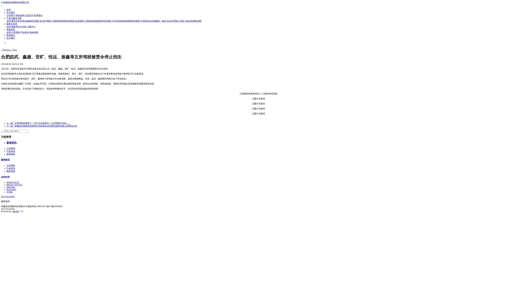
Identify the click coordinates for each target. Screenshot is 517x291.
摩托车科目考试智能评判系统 (25, 21)
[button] (6, 50)
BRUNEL (10, 187)
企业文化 (29, 15)
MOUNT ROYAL (14, 185)
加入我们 (10, 38)
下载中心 (31, 27)
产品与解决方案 (14, 18)
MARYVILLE (12, 182)
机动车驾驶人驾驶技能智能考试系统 (57, 21)
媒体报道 (34, 32)
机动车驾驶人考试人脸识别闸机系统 (184, 21)
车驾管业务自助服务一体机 (153, 21)
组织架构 (20, 15)
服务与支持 (11, 24)
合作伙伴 (5, 177)
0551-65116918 (8, 196)
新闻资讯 (10, 29)
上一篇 (38, 123)
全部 (8, 21)
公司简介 (10, 15)
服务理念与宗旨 (18, 27)
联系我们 (38, 15)
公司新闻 (15, 32)
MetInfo (15, 211)
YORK (9, 192)
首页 (8, 10)
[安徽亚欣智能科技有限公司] (258, 2)
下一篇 (41, 126)
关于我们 (10, 12)
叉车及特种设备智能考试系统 (126, 21)
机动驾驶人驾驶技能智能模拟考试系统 (93, 21)
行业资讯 (24, 32)
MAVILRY (11, 189)
